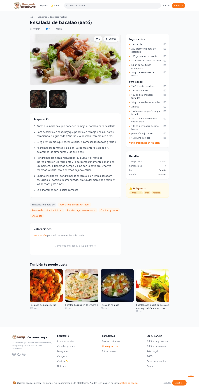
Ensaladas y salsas (58, 17)
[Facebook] (19, 354)
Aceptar (179, 382)
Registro (178, 5)
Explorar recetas (65, 341)
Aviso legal (152, 351)
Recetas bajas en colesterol (81, 210)
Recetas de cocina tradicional (47, 210)
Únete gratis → (110, 346)
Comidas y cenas (109, 210)
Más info (167, 382)
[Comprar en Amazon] (165, 44)
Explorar (44, 5)
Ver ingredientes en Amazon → (145, 142)
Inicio (32, 17)
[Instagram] (14, 354)
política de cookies (129, 382)
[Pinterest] (23, 354)
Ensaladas (37, 215)
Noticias (61, 366)
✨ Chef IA (56, 5)
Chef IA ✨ (62, 361)
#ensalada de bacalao (43, 204)
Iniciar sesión (109, 351)
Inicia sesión (40, 235)
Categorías (42, 17)
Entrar (166, 5)
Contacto (151, 366)
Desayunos (63, 351)
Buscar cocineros (111, 341)
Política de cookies (156, 346)
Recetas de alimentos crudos (75, 204)
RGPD (150, 356)
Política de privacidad (158, 341)
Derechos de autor (156, 361)
